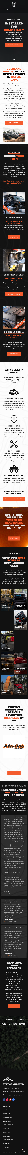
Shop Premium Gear (14, 294)
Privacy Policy (7, 1128)
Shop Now (14, 773)
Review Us (14, 1006)
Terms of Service (8, 1124)
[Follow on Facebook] (4, 1099)
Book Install (6, 1113)
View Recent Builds (14, 44)
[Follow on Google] (13, 1099)
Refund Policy (7, 1132)
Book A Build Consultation (14, 498)
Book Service (14, 353)
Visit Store (14, 538)
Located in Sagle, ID (14, 20)
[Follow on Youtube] (10, 1099)
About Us (5, 1109)
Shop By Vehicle (7, 1117)
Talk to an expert (14, 122)
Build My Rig (14, 237)
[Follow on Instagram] (7, 1099)
